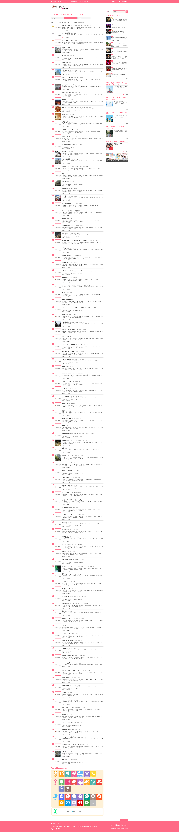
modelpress (124, 1)
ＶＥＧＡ (64, 425)
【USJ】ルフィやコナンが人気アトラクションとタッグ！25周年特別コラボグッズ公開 (119, 51)
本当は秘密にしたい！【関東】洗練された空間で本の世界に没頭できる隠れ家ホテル (119, 75)
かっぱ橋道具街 (66, 33)
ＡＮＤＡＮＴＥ (66, 77)
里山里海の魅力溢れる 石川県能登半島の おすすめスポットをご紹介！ (119, 145)
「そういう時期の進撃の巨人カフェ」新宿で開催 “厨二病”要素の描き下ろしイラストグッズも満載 (119, 70)
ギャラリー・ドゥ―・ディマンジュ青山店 (73, 307)
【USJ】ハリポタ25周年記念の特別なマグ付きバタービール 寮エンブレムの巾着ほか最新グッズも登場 (119, 45)
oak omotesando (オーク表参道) (70, 744)
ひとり (61, 811)
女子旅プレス (53, 11)
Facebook (54, 829)
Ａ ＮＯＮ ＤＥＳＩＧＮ (68, 707)
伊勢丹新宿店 (65, 181)
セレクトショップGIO (67, 492)
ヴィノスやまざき (66, 92)
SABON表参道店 (66, 685)
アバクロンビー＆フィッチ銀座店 (71, 211)
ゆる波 (63, 314)
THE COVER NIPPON (67, 418)
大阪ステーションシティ (68, 752)
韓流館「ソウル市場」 (68, 470)
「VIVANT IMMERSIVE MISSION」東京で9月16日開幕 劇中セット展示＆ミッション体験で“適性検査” (119, 33)
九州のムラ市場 (66, 485)
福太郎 (63, 411)
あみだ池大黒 (65, 529)
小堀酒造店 (65, 648)
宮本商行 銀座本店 (67, 255)
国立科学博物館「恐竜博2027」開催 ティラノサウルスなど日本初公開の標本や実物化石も (119, 21)
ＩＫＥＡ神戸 (65, 477)
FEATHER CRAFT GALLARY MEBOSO (72, 374)
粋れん (63, 62)
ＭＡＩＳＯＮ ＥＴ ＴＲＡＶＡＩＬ (71, 285)
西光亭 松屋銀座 (66, 677)
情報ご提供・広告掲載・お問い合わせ (89, 826)
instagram (56, 829)
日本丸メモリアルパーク (68, 48)
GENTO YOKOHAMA (67, 433)
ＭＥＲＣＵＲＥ (66, 700)
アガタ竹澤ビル (66, 225)
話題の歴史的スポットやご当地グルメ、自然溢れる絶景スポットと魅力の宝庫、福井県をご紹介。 (120, 131)
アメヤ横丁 (65, 196)
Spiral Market (65, 507)
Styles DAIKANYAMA (67, 596)
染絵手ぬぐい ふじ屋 (67, 129)
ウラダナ (64, 248)
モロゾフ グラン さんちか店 (69, 344)
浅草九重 (64, 218)
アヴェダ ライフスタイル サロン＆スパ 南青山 (74, 240)
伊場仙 (63, 173)
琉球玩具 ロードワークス (68, 329)
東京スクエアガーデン (68, 40)
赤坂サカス (65, 233)
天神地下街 (65, 403)
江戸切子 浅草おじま (67, 136)
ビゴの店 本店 (65, 262)
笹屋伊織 (64, 551)
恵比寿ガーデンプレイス (68, 440)
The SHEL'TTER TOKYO (68, 351)
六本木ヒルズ (65, 70)
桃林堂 (63, 114)
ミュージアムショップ (68, 85)
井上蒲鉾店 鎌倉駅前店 (68, 655)
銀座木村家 (65, 759)
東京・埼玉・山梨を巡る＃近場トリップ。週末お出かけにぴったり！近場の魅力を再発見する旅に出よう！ (120, 102)
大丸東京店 (65, 581)
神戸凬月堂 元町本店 (67, 618)
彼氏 (68, 811)
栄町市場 (64, 692)
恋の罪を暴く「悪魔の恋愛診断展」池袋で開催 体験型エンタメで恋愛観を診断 (119, 27)
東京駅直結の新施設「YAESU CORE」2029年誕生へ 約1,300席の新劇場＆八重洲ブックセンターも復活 (119, 39)
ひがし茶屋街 (65, 322)
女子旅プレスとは (54, 826)
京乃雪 (63, 292)
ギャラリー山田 (66, 722)
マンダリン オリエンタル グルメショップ (73, 670)
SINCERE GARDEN (67, 559)
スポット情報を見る (66, 30)
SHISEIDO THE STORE (68, 640)
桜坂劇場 (64, 714)
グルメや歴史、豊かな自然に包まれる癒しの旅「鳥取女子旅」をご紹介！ (120, 117)
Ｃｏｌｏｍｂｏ (66, 544)
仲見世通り (65, 99)
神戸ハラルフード (66, 574)
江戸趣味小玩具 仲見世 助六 (69, 144)
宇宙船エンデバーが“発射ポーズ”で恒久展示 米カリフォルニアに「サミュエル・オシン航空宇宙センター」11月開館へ (119, 57)
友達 (74, 811)
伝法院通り (65, 151)
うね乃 (63, 388)
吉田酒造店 (65, 122)
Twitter (52, 829)
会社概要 (60, 826)
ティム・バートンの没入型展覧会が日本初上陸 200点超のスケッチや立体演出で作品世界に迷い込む (119, 63)
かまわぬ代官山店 (66, 359)
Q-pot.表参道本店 (66, 729)
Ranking (113, 1)
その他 (93, 803)
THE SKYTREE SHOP (67, 299)
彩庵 (63, 448)
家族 (80, 811)
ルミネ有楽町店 (66, 159)
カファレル (65, 626)
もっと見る (126, 78)
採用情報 (79, 826)
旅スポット (110, 11)
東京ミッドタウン (66, 455)
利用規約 (65, 826)
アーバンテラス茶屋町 (68, 737)
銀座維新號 (65, 188)
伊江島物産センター (67, 537)
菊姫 (63, 611)
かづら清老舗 (65, 396)
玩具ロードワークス (67, 337)
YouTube (59, 829)
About (119, 1)
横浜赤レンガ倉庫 (67, 25)
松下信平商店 (65, 603)
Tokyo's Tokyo (66, 277)
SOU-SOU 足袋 (66, 663)
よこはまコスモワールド (68, 566)
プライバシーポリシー (72, 826)
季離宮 (63, 366)
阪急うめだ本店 (66, 107)
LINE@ (61, 829)
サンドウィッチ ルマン (68, 588)
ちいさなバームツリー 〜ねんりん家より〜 (73, 500)
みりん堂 (64, 55)
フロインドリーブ (66, 270)
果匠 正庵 (64, 522)
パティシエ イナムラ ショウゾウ (70, 166)
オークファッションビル (68, 514)
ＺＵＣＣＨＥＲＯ (66, 633)
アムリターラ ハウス (67, 203)
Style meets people (67, 463)
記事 (107, 11)
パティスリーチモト (67, 381)
